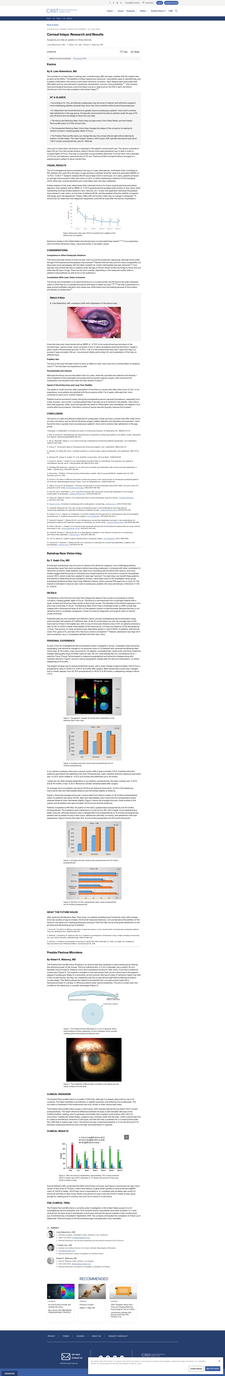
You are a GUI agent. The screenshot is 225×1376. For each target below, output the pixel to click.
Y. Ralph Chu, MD (64, 1245)
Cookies (80, 1336)
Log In (159, 3)
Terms (66, 1336)
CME (171, 11)
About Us (96, 1336)
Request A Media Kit (118, 1336)
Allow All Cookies (212, 1368)
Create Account (171, 3)
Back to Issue (52, 25)
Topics (110, 11)
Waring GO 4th (54, 504)
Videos (143, 11)
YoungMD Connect (132, 3)
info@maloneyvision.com (81, 1264)
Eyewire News (157, 11)
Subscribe (149, 3)
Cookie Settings (196, 1368)
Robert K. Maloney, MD (66, 1258)
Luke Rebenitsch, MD (65, 1232)
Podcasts (130, 11)
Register (9, 1373)
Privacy (51, 1336)
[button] (53, 1227)
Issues (121, 11)
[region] (155, 1365)
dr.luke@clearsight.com (81, 1238)
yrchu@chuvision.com (66, 1251)
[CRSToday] (62, 11)
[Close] (219, 1361)
